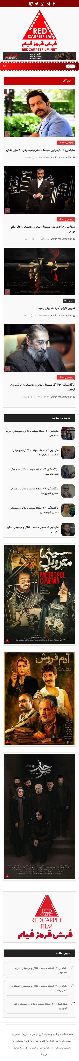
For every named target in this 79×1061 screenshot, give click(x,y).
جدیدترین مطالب (65, 142)
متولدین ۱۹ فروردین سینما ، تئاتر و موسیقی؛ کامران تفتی (40, 150)
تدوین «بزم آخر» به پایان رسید (56, 308)
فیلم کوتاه (68, 300)
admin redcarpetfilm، (61, 158)
